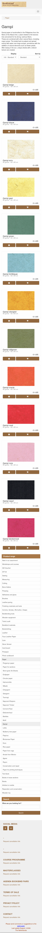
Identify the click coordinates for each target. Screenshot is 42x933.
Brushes (5, 598)
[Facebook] (5, 828)
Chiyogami (6, 690)
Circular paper (7, 678)
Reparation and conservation (12, 789)
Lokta (5, 728)
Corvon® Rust (7, 709)
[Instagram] (11, 828)
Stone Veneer (7, 644)
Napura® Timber (8, 705)
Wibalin (5, 686)
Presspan (5, 652)
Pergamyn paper (8, 663)
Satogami (6, 693)
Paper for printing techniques (13, 770)
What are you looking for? (11, 803)
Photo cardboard (8, 655)
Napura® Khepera (9, 701)
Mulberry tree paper (9, 732)
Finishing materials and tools (12, 606)
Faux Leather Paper (9, 636)
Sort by (37, 54)
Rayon (5, 762)
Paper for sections (9, 667)
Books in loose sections (10, 777)
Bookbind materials (8, 625)
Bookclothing (6, 629)
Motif (4, 720)
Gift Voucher (6, 568)
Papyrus (5, 735)
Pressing (5, 591)
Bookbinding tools (8, 614)
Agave (5, 758)
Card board (6, 648)
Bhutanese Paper (9, 739)
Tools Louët (6, 621)
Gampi (5, 724)
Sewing (4, 575)
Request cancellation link (11, 841)
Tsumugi (6, 697)
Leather (5, 633)
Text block (5, 774)
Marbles (5, 716)
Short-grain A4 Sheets (10, 671)
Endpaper (6, 674)
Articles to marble (8, 785)
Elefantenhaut (7, 712)
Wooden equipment (9, 617)
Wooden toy (6, 793)
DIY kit (4, 572)
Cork (3, 640)
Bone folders (6, 587)
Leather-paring (7, 602)
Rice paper (6, 747)
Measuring (5, 579)
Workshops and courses (10, 564)
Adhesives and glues (9, 595)
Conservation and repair (11, 766)
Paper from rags (8, 751)
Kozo (4, 743)
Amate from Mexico (9, 754)
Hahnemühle (7, 682)
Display (13, 54)
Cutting (4, 583)
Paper (4, 659)
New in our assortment (10, 560)
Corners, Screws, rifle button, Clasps (14, 610)
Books (4, 781)
